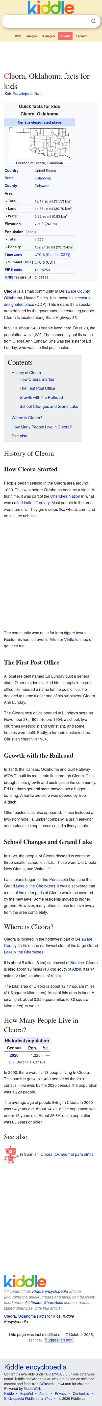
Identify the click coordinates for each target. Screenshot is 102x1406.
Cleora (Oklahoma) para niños (67, 1154)
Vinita (69, 639)
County (11, 185)
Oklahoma (43, 177)
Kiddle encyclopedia (50, 1291)
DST (28, 261)
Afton (54, 639)
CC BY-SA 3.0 (57, 1373)
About (44, 1393)
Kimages (48, 36)
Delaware (42, 185)
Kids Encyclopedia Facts (23, 93)
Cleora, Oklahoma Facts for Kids (32, 1316)
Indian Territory (37, 502)
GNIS (9, 277)
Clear (83, 21)
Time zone (13, 254)
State (9, 177)
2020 (31, 231)
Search (94, 21)
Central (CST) (58, 254)
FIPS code (13, 269)
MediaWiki (32, 1388)
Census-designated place (39, 122)
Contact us (81, 1393)
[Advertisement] (51, 55)
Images (31, 36)
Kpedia (65, 36)
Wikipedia (47, 1383)
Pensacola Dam (63, 879)
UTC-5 (40, 262)
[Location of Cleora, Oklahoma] (40, 142)
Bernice (77, 962)
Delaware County (74, 291)
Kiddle (9, 1393)
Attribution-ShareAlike (44, 1302)
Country (12, 170)
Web (18, 36)
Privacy (60, 1393)
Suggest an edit (58, 1339)
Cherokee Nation (65, 496)
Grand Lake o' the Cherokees (29, 886)
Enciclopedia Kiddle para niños (28, 1398)
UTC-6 (40, 254)
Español (81, 36)
